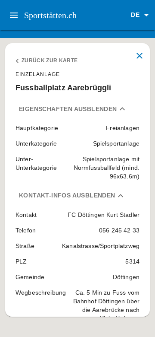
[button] (141, 15)
